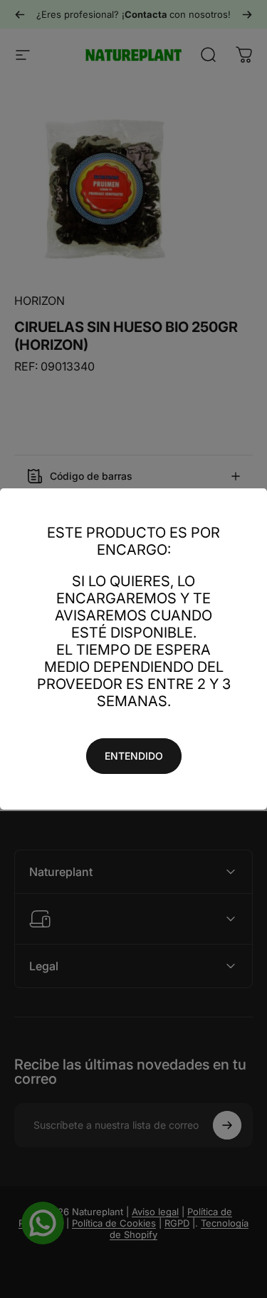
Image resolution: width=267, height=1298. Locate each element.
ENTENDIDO (134, 756)
